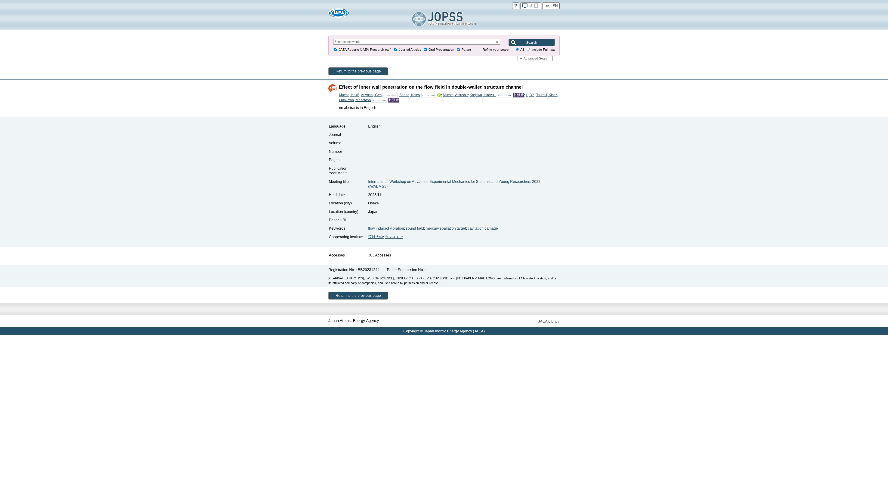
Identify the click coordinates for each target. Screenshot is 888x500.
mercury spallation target (446, 228)
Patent (466, 49)
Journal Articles (410, 49)
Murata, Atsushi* (455, 95)
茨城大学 (375, 237)
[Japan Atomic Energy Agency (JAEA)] (338, 14)
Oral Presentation (441, 49)
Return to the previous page (358, 71)
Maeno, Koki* (349, 95)
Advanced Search (536, 58)
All (522, 49)
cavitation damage (483, 228)
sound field (415, 228)
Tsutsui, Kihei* (547, 95)
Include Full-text (543, 49)
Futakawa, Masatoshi (355, 100)
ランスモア (394, 237)
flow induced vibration (386, 228)
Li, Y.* (530, 95)
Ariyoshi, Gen (371, 95)
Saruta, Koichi (409, 95)
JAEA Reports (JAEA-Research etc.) (365, 49)
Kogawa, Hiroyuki (483, 95)
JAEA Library (549, 321)
